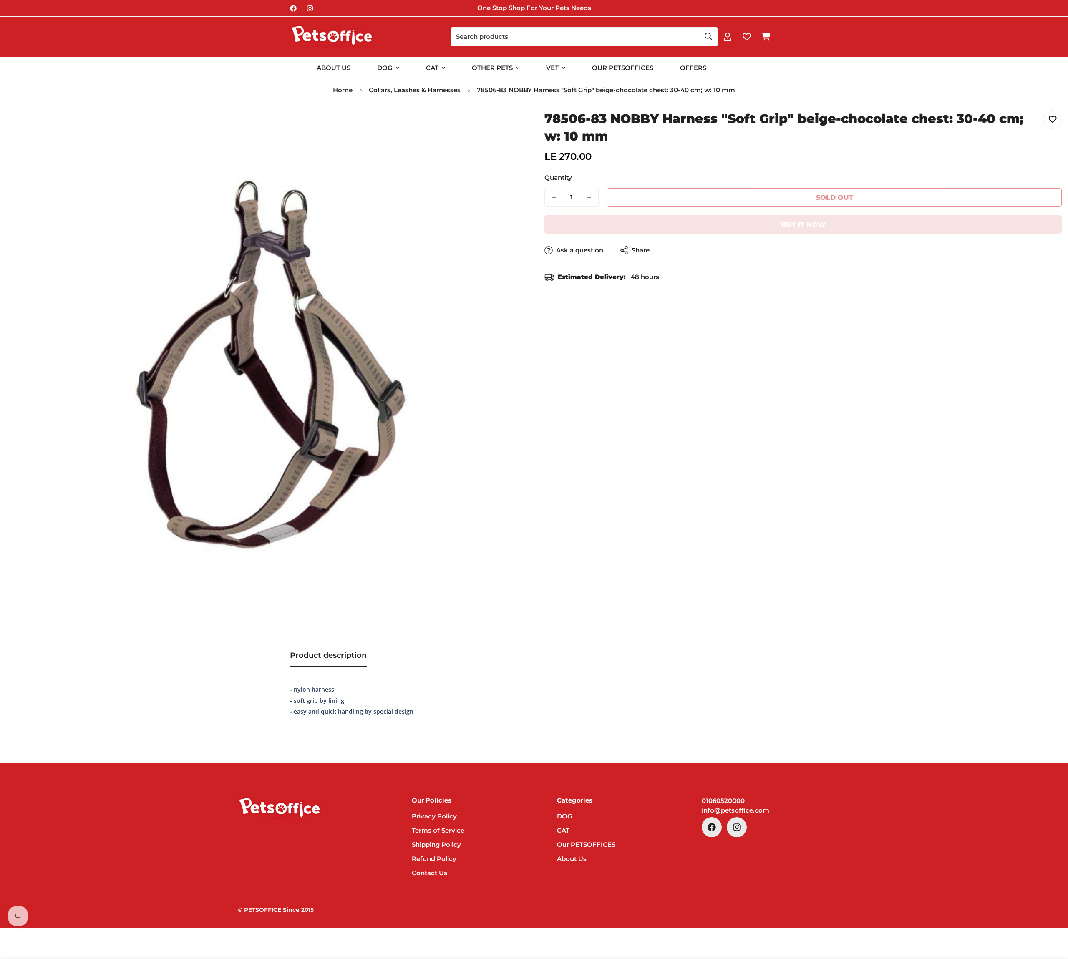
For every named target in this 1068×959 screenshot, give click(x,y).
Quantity (558, 177)
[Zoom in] (505, 125)
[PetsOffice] (331, 36)
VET (552, 68)
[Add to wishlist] (1052, 119)
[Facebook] (293, 8)
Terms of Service (438, 830)
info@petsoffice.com (735, 810)
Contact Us (429, 873)
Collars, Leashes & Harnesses (415, 90)
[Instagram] (310, 8)
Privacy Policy (434, 816)
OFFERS (693, 68)
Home (343, 90)
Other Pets (492, 68)
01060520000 (723, 801)
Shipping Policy (436, 844)
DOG (385, 68)
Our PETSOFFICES (586, 844)
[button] (766, 36)
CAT (432, 68)
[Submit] (708, 36)
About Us (333, 68)
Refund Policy (434, 859)
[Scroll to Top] (1051, 913)
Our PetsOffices (622, 68)
